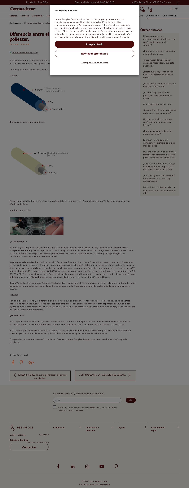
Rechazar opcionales (94, 53)
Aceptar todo (94, 44)
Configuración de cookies (94, 62)
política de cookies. (98, 37)
